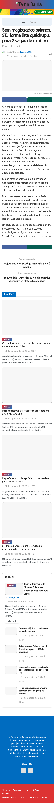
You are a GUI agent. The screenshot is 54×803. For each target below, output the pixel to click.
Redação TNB (26, 52)
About (4, 790)
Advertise (17, 790)
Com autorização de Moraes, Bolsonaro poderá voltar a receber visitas (36, 589)
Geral (33, 22)
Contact (5, 793)
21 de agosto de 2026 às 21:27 (22, 601)
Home (21, 22)
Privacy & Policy (33, 790)
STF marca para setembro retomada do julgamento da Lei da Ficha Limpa (22, 547)
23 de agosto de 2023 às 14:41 (21, 56)
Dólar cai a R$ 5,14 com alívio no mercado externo (33, 630)
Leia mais (12, 621)
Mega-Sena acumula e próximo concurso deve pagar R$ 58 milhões (33, 691)
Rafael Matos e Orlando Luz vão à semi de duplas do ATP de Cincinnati (33, 649)
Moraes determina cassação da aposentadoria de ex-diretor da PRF (33, 670)
